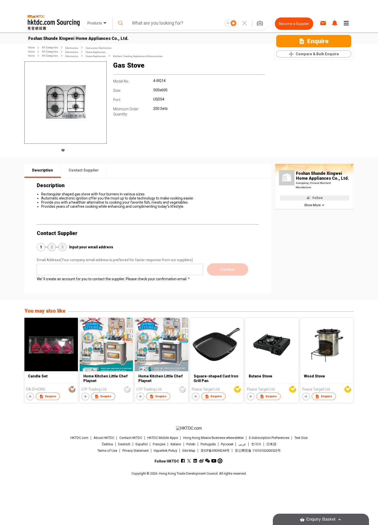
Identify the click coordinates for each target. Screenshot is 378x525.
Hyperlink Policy (165, 450)
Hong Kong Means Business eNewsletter (213, 438)
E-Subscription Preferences (269, 438)
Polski (190, 444)
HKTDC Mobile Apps (162, 438)
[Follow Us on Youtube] (213, 460)
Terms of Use (107, 450)
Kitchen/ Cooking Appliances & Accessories (138, 56)
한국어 (256, 444)
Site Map (188, 450)
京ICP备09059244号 (215, 450)
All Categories (50, 47)
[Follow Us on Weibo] (201, 460)
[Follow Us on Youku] (220, 460)
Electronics (71, 48)
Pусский (227, 444)
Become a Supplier (294, 24)
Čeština (107, 444)
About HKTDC (104, 438)
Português (208, 444)
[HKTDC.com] (189, 428)
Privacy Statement (135, 450)
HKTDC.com (79, 438)
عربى (242, 444)
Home (31, 47)
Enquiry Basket (321, 519)
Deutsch (124, 444)
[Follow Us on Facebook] (183, 460)
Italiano (175, 444)
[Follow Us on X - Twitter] (189, 460)
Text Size (301, 438)
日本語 (271, 444)
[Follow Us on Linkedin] (195, 460)
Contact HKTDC (130, 438)
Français (159, 444)
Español (142, 444)
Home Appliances (96, 52)
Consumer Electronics (99, 48)
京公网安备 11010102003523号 (258, 450)
